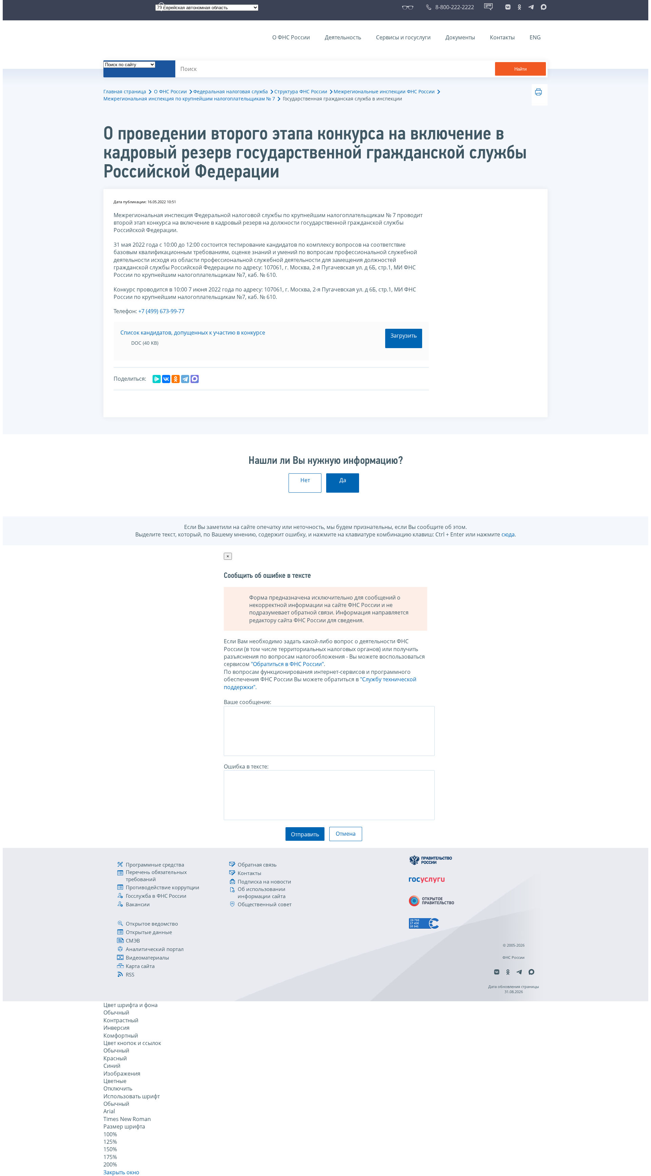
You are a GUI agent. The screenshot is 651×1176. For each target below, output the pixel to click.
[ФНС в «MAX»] (542, 7)
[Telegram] (185, 379)
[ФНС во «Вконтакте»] (508, 7)
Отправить (305, 834)
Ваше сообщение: (247, 702)
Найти (520, 69)
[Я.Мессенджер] (157, 379)
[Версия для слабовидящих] (409, 7)
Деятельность (343, 37)
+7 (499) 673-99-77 (161, 311)
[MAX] (195, 379)
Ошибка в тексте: (246, 766)
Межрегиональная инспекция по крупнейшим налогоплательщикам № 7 (189, 98)
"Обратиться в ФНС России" (287, 664)
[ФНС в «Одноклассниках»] (519, 7)
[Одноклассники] (176, 379)
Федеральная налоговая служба (230, 91)
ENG (535, 37)
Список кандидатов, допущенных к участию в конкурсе (192, 332)
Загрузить (404, 335)
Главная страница (124, 91)
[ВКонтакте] (166, 379)
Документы (460, 37)
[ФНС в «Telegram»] (531, 7)
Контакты (502, 37)
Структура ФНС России (300, 91)
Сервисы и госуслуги (403, 37)
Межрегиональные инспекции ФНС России (384, 91)
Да (342, 480)
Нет (305, 480)
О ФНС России (291, 37)
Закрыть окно (121, 1172)
